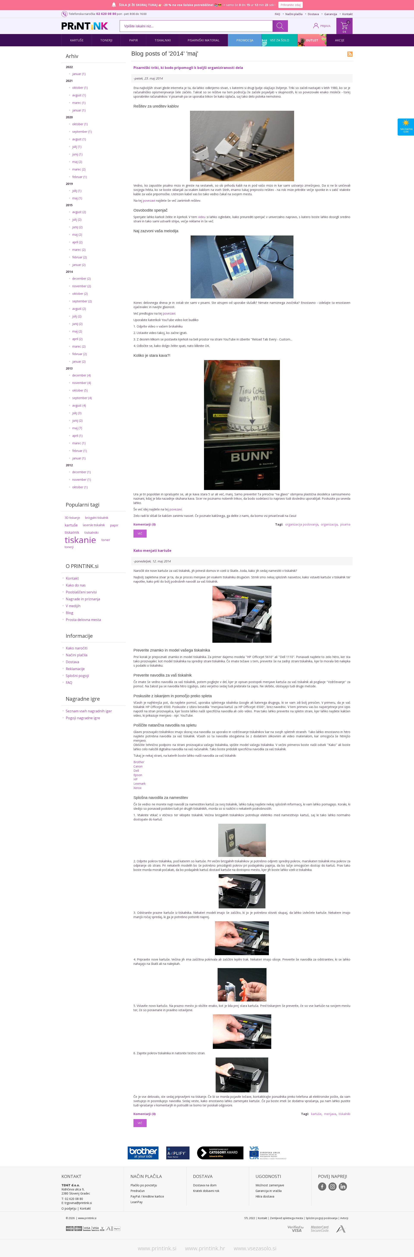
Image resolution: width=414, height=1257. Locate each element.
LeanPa (135, 1202)
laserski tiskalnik (94, 525)
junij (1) (77, 154)
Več (140, 533)
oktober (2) (80, 294)
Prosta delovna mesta (83, 619)
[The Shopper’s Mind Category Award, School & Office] (220, 1151)
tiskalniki (91, 532)
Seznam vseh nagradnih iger (89, 711)
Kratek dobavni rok (206, 1191)
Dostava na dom (204, 1185)
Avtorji (344, 1218)
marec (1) (79, 103)
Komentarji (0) (144, 524)
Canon (138, 766)
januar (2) (79, 265)
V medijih (73, 606)
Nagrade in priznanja (83, 599)
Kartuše (76, 40)
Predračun (137, 1191)
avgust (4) (79, 405)
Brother (138, 762)
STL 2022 (249, 1218)
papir (114, 525)
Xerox (137, 788)
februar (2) (79, 257)
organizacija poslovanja (301, 524)
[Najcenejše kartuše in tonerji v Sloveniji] (84, 26)
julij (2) (77, 219)
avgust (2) (79, 212)
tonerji (69, 547)
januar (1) (79, 74)
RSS (350, 54)
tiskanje (80, 539)
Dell (136, 771)
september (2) (82, 301)
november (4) (81, 383)
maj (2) (77, 162)
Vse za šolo (279, 40)
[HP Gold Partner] (178, 1151)
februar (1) (79, 177)
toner (105, 540)
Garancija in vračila (269, 1191)
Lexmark (139, 783)
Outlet (312, 40)
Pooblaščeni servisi (81, 592)
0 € (344, 32)
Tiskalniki (163, 40)
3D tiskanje (72, 518)
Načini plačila (294, 14)
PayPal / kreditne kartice (147, 1196)
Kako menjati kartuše (152, 550)
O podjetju (68, 1208)
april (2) (77, 242)
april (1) (77, 436)
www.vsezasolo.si (255, 1248)
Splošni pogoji (77, 675)
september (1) (82, 131)
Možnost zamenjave (270, 1185)
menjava (330, 1114)
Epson (137, 775)
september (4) (82, 398)
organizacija (329, 524)
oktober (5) (80, 390)
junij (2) (77, 227)
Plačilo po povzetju (143, 1185)
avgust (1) (79, 95)
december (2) (81, 278)
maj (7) (77, 428)
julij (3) (77, 413)
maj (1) (77, 198)
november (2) (81, 286)
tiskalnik (72, 532)
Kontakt (347, 14)
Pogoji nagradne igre (83, 718)
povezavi (149, 200)
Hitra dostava (265, 1196)
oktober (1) (80, 88)
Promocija (244, 40)
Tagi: (279, 524)
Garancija (330, 14)
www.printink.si (157, 1248)
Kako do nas (76, 585)
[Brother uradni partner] (143, 1151)
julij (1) (77, 147)
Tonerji (106, 40)
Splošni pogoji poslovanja (321, 1218)
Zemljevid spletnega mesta (286, 1218)
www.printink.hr (205, 1248)
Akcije (339, 40)
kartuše (71, 524)
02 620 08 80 (106, 13)
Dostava (313, 14)
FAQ (277, 14)
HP (135, 779)
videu (201, 217)
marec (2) (79, 169)
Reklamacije (75, 668)
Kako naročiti (76, 648)
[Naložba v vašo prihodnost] (267, 1151)
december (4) (81, 375)
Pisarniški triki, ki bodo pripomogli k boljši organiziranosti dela (188, 67)
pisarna (345, 524)
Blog (69, 612)
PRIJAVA (325, 26)
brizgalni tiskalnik (96, 518)
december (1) (81, 472)
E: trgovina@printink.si (76, 1203)
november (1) (81, 479)
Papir (133, 40)
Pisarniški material (204, 40)
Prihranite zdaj (291, 5)
